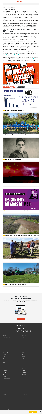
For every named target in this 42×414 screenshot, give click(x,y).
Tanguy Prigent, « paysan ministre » (13, 159)
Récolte (4, 364)
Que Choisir (23, 370)
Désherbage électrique (6, 337)
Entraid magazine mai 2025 (11, 7)
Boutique (23, 396)
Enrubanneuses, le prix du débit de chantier (14, 110)
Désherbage (23, 356)
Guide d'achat (24, 368)
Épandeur (4, 356)
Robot (4, 360)
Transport (4, 362)
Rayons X (4, 368)
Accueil (4, 7)
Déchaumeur (5, 391)
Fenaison (4, 358)
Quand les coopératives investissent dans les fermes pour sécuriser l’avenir (22, 235)
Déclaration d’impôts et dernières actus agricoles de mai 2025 (19, 210)
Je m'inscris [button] (21, 319)
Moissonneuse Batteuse (6, 352)
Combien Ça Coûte (24, 372)
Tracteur (4, 339)
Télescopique (23, 339)
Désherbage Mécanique (6, 346)
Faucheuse (4, 389)
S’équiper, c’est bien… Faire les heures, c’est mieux (16, 134)
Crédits (23, 403)
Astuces (4, 403)
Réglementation (5, 396)
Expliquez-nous (33, 412)
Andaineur (4, 387)
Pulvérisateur (5, 348)
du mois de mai (11, 55)
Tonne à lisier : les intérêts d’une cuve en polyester (16, 284)
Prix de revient (24, 374)
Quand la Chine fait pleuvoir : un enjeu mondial (15, 184)
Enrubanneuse (5, 370)
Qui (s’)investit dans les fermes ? (12, 260)
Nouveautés (5, 335)
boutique (35, 58)
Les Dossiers (5, 405)
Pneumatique (5, 366)
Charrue (4, 372)
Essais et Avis (24, 335)
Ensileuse (4, 354)
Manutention (5, 350)
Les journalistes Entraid (6, 409)
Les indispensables (5, 407)
